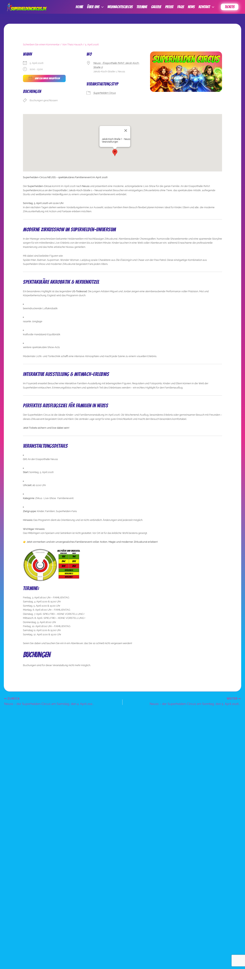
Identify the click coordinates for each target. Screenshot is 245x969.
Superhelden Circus (104, 92)
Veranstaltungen (110, 141)
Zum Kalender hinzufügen (47, 78)
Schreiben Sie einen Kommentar (41, 44)
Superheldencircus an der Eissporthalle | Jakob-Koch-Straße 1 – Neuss (62, 190)
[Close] (125, 130)
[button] (101, 7)
